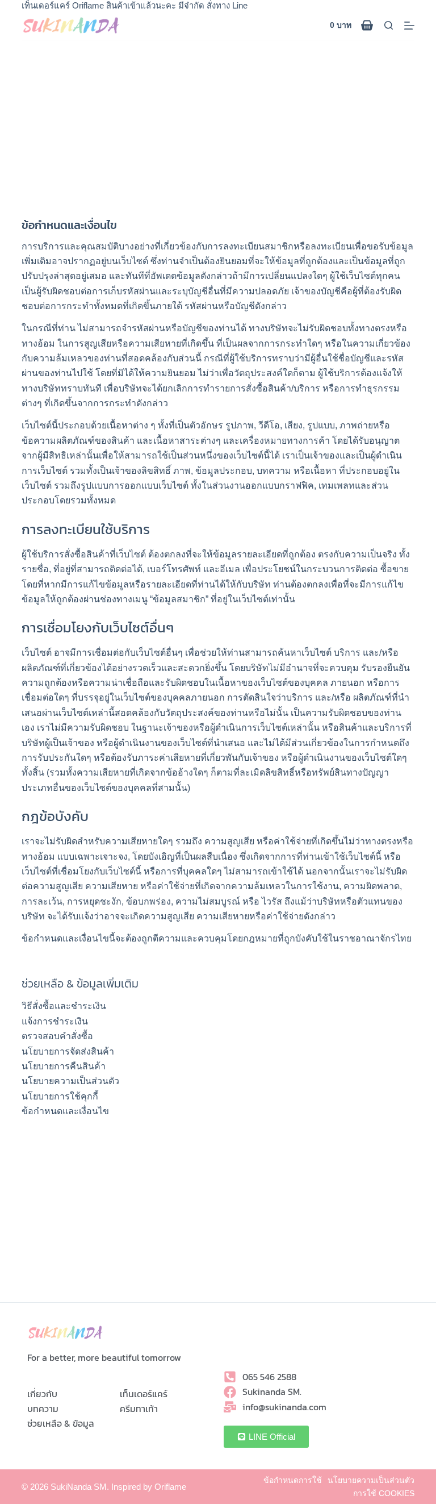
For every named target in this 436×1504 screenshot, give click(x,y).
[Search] (388, 25)
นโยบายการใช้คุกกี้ (60, 1096)
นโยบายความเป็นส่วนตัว (70, 1081)
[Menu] (409, 25)
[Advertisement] (218, 125)
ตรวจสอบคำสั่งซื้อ (57, 1036)
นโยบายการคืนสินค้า (64, 1066)
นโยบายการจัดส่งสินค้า (68, 1051)
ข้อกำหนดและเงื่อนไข (65, 1111)
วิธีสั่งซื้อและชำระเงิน (64, 1006)
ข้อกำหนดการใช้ (292, 1480)
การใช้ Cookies (383, 1493)
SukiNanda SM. (80, 1486)
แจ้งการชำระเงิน (55, 1021)
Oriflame (170, 1486)
